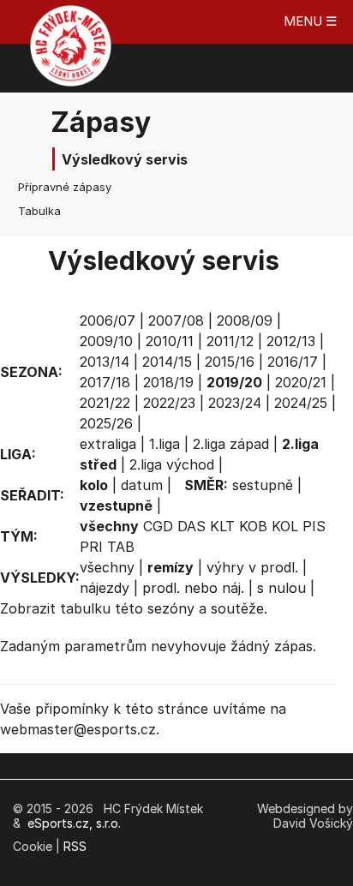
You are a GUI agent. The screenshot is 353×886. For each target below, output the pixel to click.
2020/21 (300, 382)
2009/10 (106, 341)
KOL (285, 526)
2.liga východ (171, 464)
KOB (253, 526)
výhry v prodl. (252, 567)
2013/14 (104, 361)
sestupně (262, 485)
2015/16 (229, 361)
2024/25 (300, 402)
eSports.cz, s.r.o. (74, 823)
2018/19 (168, 382)
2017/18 (105, 382)
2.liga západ (231, 443)
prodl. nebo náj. (193, 587)
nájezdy (104, 587)
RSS (75, 846)
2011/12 (230, 341)
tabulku (85, 608)
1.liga (164, 443)
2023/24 (234, 402)
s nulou (281, 587)
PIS (314, 526)
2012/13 (290, 341)
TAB (121, 546)
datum (142, 485)
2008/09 (244, 320)
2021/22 (105, 402)
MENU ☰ (310, 21)
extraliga (108, 443)
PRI (91, 546)
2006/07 (107, 320)
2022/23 (169, 402)
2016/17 (292, 361)
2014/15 (167, 361)
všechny (107, 567)
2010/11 (170, 341)
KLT (222, 526)
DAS (191, 526)
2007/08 (176, 320)
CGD (158, 526)
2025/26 (106, 423)
